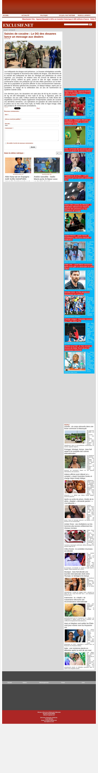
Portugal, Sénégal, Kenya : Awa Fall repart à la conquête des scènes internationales (78, 451)
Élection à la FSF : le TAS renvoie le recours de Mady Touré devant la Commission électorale (78, 348)
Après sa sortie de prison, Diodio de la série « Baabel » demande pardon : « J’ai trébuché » (78, 501)
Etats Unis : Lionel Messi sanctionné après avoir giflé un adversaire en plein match (79, 267)
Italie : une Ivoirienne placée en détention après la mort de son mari (77, 649)
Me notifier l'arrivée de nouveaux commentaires (20, 143)
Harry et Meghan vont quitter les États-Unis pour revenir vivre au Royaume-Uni (79, 625)
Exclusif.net (18, 25)
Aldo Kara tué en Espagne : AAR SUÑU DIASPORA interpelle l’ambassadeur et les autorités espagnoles (17, 178)
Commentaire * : (9, 128)
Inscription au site (49, 721)
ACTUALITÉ (25, 15)
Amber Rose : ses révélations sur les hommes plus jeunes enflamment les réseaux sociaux (78, 526)
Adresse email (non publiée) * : (13, 119)
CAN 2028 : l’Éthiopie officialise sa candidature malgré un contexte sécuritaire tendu (77, 122)
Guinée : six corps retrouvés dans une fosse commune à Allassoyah (78, 427)
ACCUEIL (6, 15)
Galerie (25, 682)
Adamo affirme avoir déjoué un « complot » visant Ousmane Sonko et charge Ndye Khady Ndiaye (78, 476)
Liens (83, 682)
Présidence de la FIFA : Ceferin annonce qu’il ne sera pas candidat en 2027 (78, 178)
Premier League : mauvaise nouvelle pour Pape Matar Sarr (78, 320)
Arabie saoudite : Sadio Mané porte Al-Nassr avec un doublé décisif (46, 178)
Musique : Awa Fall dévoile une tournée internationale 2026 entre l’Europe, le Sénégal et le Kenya (77, 574)
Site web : (7, 123)
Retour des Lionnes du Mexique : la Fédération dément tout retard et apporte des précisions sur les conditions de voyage (78, 208)
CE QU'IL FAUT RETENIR (67, 15)
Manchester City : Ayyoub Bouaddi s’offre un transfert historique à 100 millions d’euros (37, 19)
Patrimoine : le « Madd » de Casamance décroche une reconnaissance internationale (75, 600)
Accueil (5, 30)
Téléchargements (44, 682)
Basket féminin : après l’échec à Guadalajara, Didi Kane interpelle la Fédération (77, 238)
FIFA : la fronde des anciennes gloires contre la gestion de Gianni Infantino (78, 150)
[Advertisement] (78, 58)
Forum (63, 682)
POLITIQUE (44, 15)
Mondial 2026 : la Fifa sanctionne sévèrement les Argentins (77, 293)
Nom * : (7, 114)
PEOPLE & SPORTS (84, 15)
